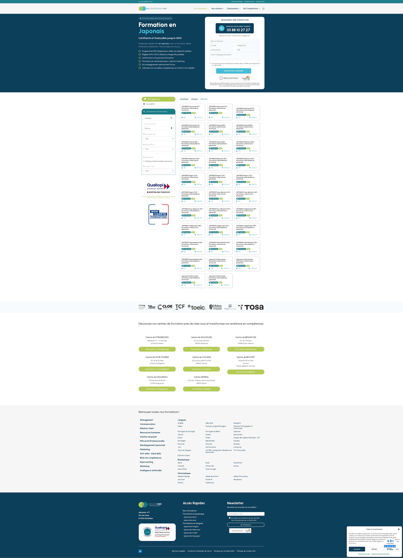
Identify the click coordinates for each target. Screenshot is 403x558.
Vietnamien (238, 435)
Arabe (208, 438)
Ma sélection (154, 99)
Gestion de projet (148, 436)
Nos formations (200, 9)
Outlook (181, 466)
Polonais (209, 444)
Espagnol (237, 423)
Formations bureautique (193, 514)
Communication (147, 424)
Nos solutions (217, 9)
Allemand (209, 423)
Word (180, 463)
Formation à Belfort (246, 372)
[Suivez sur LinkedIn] (140, 551)
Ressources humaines (150, 432)
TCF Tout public (240, 450)
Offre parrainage (236, 1)
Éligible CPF (150, 134)
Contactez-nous (249, 1)
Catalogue (184, 99)
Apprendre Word (190, 517)
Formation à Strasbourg (157, 349)
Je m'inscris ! (245, 524)
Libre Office (182, 469)
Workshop (145, 466)
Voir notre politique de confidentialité (243, 520)
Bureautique (183, 459)
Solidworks (210, 483)
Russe (180, 438)
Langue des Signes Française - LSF (247, 438)
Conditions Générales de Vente (380, 554)
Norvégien (182, 441)
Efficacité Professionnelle (152, 441)
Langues (194, 99)
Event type (149, 166)
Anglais (180, 423)
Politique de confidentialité (224, 551)
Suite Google (211, 469)
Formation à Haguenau (157, 389)
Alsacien (237, 444)
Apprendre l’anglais (191, 526)
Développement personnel (152, 445)
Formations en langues (193, 524)
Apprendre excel (190, 520)
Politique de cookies (364, 554)
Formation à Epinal (201, 389)
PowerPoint (238, 463)
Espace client (260, 1)
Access (236, 466)
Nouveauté (150, 144)
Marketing (145, 449)
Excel (207, 463)
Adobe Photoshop (241, 476)
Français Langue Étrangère (216, 426)
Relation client (147, 428)
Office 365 (210, 466)
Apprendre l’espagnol (192, 536)
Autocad (181, 479)
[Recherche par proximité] (171, 128)
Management (146, 420)
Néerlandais (210, 441)
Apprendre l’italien (191, 533)
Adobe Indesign (184, 476)
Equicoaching (146, 462)
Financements (232, 9)
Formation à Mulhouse (201, 349)
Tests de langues (184, 450)
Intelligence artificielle (151, 470)
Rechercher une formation (156, 112)
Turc (179, 447)
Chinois (180, 435)
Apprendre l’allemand (192, 530)
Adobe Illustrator (212, 476)
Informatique (184, 473)
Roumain (181, 444)
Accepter (357, 549)
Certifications (211, 447)
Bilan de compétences (150, 457)
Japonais (237, 431)
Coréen (208, 435)
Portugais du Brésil (213, 431)
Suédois (237, 441)
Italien (180, 426)
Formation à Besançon (245, 349)
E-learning (237, 447)
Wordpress (238, 479)
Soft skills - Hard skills (150, 453)
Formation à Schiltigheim (157, 369)
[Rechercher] (171, 118)
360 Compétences (250, 9)
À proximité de (149, 124)
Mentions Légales (178, 551)
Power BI (209, 479)
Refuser (374, 549)
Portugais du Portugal (186, 431)
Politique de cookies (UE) (246, 551)
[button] (399, 529)
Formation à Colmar (201, 369)
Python (180, 483)
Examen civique (184, 455)
